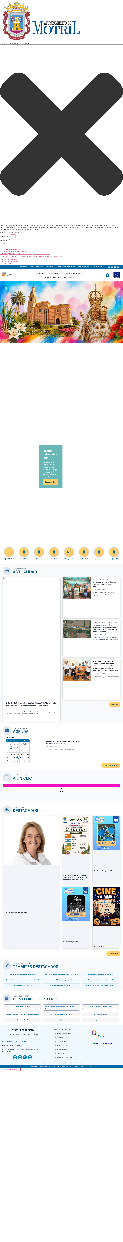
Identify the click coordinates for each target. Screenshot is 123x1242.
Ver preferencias (25, 256)
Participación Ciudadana (8, 559)
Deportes (39, 558)
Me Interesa (68, 277)
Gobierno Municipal (73, 273)
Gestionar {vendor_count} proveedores (17, 251)
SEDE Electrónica (99, 559)
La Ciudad (40, 273)
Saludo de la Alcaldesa (16, 912)
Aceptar (4, 256)
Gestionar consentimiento (10, 1069)
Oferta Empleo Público (69, 559)
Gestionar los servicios (11, 249)
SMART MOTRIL (97, 267)
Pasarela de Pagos (114, 559)
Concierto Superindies (71, 942)
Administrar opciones (11, 247)
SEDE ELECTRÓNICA (37, 267)
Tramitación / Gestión (51, 277)
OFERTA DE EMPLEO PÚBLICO (66, 267)
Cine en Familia (99, 946)
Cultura (24, 558)
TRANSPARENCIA (83, 267)
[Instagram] (109, 267)
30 (17, 744)
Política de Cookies (10, 259)
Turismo (54, 558)
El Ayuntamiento (55, 273)
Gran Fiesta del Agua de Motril (104, 871)
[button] (61, 134)
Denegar (13, 256)
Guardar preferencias (41, 256)
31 (21, 744)
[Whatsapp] (118, 267)
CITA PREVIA (24, 267)
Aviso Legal (7, 264)
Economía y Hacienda (84, 559)
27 (17, 757)
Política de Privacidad (11, 261)
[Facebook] (112, 267)
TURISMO (50, 267)
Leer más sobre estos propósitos (15, 253)
